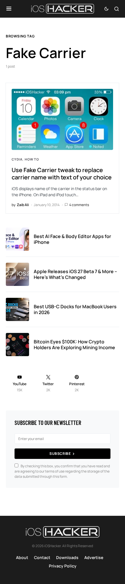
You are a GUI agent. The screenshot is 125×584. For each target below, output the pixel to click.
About (22, 557)
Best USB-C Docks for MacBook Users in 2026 (75, 309)
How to (32, 159)
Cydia (17, 159)
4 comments (79, 204)
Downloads (67, 557)
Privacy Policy (62, 566)
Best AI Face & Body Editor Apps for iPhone (72, 239)
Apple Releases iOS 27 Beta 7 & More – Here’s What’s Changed (75, 274)
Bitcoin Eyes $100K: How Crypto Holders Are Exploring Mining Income (74, 344)
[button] (9, 8)
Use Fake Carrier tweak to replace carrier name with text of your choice (62, 173)
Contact (42, 557)
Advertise (93, 557)
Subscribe (60, 453)
